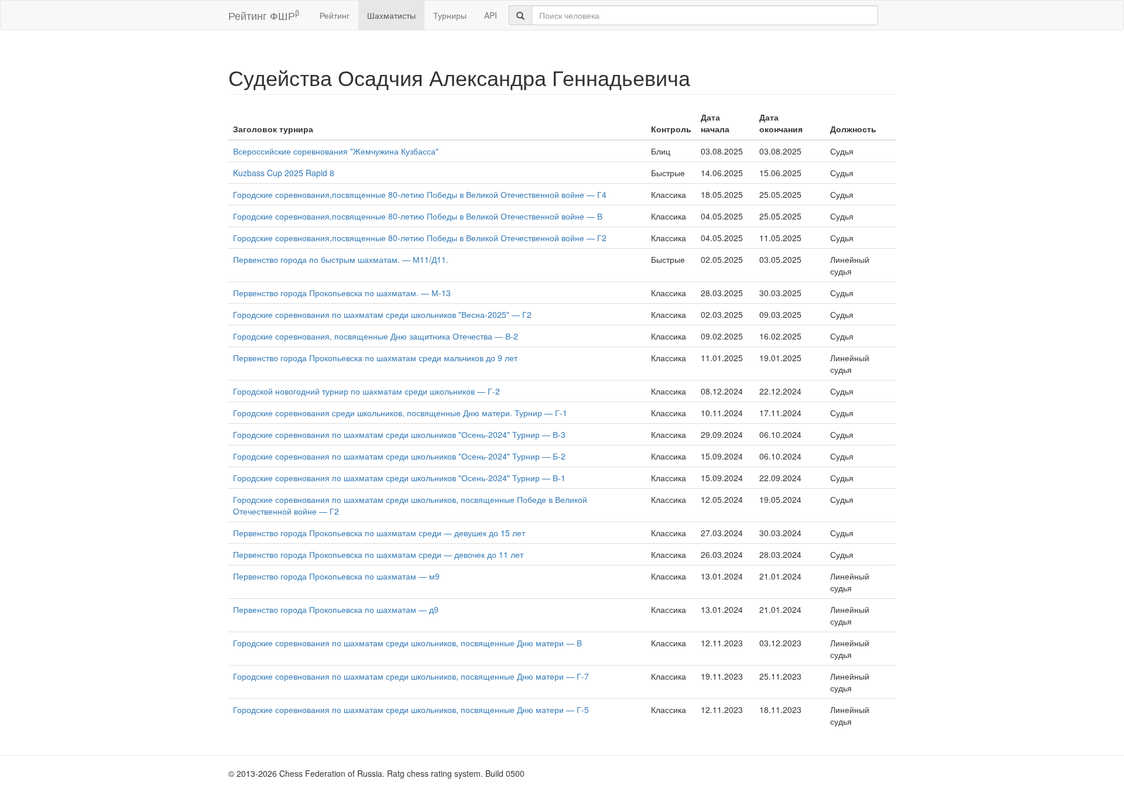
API (490, 15)
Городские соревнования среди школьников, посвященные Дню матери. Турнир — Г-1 (400, 413)
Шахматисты (391, 15)
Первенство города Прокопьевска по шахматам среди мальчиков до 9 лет (375, 358)
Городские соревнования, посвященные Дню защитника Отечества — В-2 (375, 336)
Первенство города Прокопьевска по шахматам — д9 (335, 609)
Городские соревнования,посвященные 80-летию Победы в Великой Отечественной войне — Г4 (419, 194)
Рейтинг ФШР (263, 15)
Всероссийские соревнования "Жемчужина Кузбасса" (335, 151)
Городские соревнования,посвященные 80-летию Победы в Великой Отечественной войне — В (417, 216)
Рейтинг (334, 15)
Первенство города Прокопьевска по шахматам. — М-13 (342, 293)
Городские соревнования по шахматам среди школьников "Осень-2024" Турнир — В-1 (399, 478)
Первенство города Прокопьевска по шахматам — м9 (336, 576)
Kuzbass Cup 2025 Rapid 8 (283, 173)
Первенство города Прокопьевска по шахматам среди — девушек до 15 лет (379, 533)
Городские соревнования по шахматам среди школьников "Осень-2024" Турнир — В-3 (399, 434)
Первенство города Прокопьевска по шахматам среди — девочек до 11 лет (378, 554)
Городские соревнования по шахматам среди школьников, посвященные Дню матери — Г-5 (411, 709)
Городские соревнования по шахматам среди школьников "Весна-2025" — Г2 (382, 314)
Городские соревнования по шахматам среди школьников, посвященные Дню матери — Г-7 (411, 676)
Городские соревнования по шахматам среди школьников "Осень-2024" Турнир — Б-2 (399, 456)
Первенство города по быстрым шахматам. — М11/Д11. (340, 259)
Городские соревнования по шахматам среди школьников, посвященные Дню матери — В (407, 643)
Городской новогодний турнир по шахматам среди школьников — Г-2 (366, 391)
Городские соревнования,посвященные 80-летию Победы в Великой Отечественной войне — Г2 (419, 238)
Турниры (450, 15)
